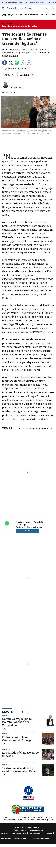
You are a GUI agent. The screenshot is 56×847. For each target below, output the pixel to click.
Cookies (49, 833)
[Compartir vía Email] (29, 63)
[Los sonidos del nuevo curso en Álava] (48, 754)
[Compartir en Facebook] (4, 63)
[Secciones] (3, 8)
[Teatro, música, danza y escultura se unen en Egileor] (48, 770)
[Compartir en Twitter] (10, 63)
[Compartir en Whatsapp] (16, 63)
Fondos (18, 428)
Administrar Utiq (20, 838)
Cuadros (42, 428)
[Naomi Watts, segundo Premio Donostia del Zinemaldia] (48, 720)
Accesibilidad (6, 838)
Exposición (30, 428)
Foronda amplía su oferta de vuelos (19, 26)
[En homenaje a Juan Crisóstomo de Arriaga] (48, 739)
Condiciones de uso (36, 833)
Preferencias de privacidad (39, 838)
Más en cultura (15, 712)
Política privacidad (19, 833)
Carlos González (17, 87)
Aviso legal (5, 833)
